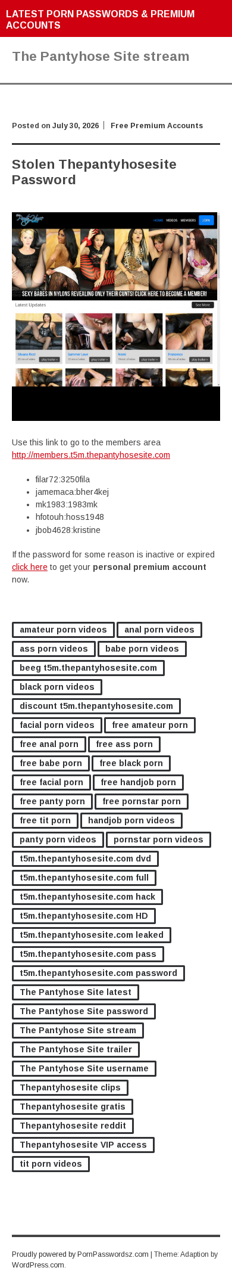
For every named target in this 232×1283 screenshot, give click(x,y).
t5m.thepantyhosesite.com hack (87, 896)
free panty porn (52, 801)
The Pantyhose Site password (84, 1011)
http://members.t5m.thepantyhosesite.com (91, 455)
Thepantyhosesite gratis (73, 1106)
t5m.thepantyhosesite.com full (84, 877)
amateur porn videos (63, 629)
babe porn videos (142, 648)
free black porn (131, 763)
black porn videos (57, 687)
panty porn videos (58, 839)
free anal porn (49, 744)
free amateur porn (150, 725)
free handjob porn (138, 782)
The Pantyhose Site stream (78, 1030)
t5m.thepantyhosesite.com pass (88, 954)
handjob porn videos (131, 820)
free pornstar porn (141, 801)
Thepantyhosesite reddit (73, 1125)
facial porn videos (57, 725)
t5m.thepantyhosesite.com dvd (85, 858)
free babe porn (51, 763)
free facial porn (51, 782)
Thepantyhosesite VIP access (83, 1144)
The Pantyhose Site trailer (76, 1049)
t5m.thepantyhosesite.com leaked (92, 935)
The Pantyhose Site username (84, 1068)
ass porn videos (54, 648)
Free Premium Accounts (157, 126)
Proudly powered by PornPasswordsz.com (80, 1254)
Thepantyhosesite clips (70, 1087)
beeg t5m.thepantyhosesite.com (88, 668)
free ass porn (124, 744)
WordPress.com (38, 1265)
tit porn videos (51, 1164)
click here (30, 567)
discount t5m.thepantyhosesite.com (96, 706)
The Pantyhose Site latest (75, 992)
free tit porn (45, 820)
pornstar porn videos (158, 839)
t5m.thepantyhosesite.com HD (84, 916)
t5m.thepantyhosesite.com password (98, 973)
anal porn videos (159, 629)
